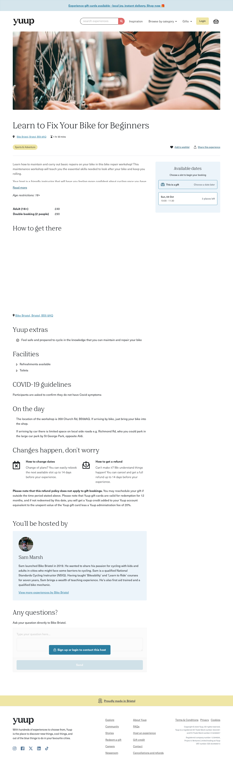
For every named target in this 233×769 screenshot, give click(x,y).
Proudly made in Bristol (119, 701)
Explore (109, 720)
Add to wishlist (182, 147)
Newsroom (111, 753)
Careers (110, 746)
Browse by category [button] (162, 21)
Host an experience (144, 733)
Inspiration (136, 21)
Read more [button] (20, 187)
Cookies (215, 720)
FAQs (136, 726)
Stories (109, 733)
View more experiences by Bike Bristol (44, 592)
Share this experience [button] (209, 147)
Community (112, 726)
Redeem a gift (113, 740)
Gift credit (139, 740)
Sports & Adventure (25, 147)
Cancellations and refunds (148, 753)
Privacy (204, 720)
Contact (138, 746)
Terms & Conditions (186, 720)
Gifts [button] (186, 21)
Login (202, 21)
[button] (102, 21)
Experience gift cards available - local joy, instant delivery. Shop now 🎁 (116, 5)
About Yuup (140, 720)
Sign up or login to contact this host (82, 649)
